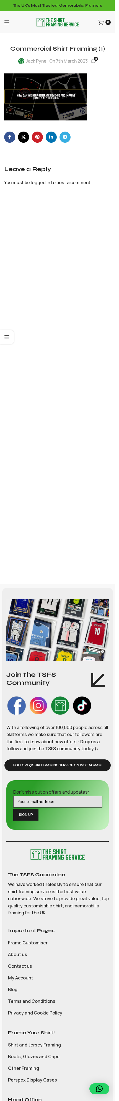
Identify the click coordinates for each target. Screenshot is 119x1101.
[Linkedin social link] (51, 137)
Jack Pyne (36, 61)
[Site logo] (57, 22)
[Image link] (57, 854)
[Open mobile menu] (6, 22)
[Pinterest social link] (37, 137)
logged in (40, 182)
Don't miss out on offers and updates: (51, 792)
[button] (99, 1088)
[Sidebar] (7, 337)
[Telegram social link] (65, 137)
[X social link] (23, 137)
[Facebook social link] (9, 137)
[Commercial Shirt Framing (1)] (45, 96)
